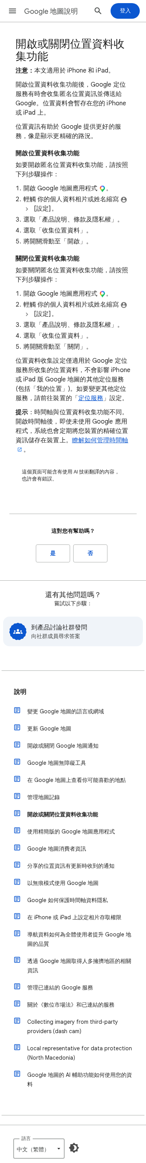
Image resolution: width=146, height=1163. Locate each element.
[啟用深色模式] (74, 1147)
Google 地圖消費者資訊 (56, 848)
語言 (26, 1138)
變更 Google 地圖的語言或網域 (65, 711)
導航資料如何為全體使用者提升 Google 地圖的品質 (79, 939)
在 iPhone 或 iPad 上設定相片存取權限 (74, 917)
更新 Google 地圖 (49, 728)
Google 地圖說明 (51, 11)
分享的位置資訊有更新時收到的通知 (70, 865)
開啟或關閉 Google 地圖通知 (63, 745)
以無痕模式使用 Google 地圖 (63, 882)
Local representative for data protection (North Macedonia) (79, 1053)
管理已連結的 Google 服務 (60, 987)
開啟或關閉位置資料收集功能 (62, 814)
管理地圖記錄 (43, 797)
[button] (12, 11)
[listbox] (39, 1148)
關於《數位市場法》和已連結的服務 (70, 1004)
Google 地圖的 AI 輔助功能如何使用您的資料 (79, 1079)
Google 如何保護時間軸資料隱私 (67, 900)
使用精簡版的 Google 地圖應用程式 (71, 831)
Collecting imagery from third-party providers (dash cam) (72, 1026)
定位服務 (90, 398)
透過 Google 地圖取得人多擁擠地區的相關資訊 (79, 965)
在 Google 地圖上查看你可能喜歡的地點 (76, 780)
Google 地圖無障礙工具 (56, 762)
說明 (20, 692)
